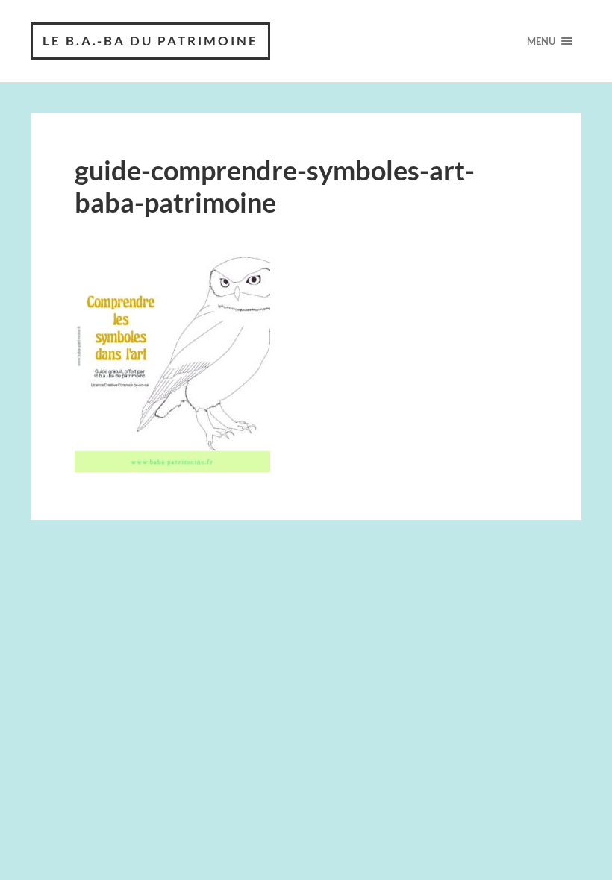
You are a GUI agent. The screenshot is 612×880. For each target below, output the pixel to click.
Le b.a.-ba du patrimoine (150, 40)
